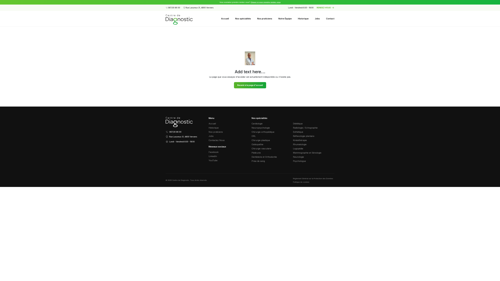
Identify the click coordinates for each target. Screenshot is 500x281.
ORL (254, 136)
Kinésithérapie (300, 140)
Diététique (298, 123)
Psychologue (299, 161)
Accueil (225, 18)
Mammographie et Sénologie (307, 152)
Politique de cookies (301, 182)
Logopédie (298, 148)
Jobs (317, 18)
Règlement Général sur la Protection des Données (313, 179)
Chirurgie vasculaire (261, 148)
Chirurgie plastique (261, 140)
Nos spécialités (243, 18)
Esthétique (298, 132)
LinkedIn (213, 156)
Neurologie (298, 157)
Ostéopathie (257, 144)
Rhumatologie (300, 144)
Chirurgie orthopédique (263, 132)
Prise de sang (258, 161)
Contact (330, 18)
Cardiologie (257, 123)
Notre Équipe (285, 18)
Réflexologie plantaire (303, 136)
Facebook (213, 152)
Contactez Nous (217, 140)
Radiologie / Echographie (305, 127)
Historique (303, 18)
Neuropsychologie (261, 127)
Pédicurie (256, 152)
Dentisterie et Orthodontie (264, 157)
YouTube (213, 160)
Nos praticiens (264, 18)
